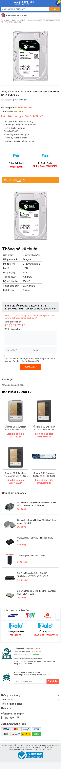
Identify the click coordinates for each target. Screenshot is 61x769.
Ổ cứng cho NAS (18, 20)
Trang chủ (5, 20)
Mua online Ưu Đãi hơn (16, 15)
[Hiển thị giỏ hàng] (57, 5)
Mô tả (7, 180)
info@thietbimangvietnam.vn (30, 659)
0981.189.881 (16, 167)
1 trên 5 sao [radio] (6, 325)
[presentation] (3, 615)
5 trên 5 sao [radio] (23, 325)
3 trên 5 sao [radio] (14, 325)
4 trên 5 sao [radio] (19, 325)
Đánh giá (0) (19, 180)
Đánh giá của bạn (13, 322)
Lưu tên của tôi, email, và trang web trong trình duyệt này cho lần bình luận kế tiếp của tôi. (30, 359)
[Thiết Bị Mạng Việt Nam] (24, 3)
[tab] (7, 180)
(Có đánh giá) (20, 99)
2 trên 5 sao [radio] (10, 325)
